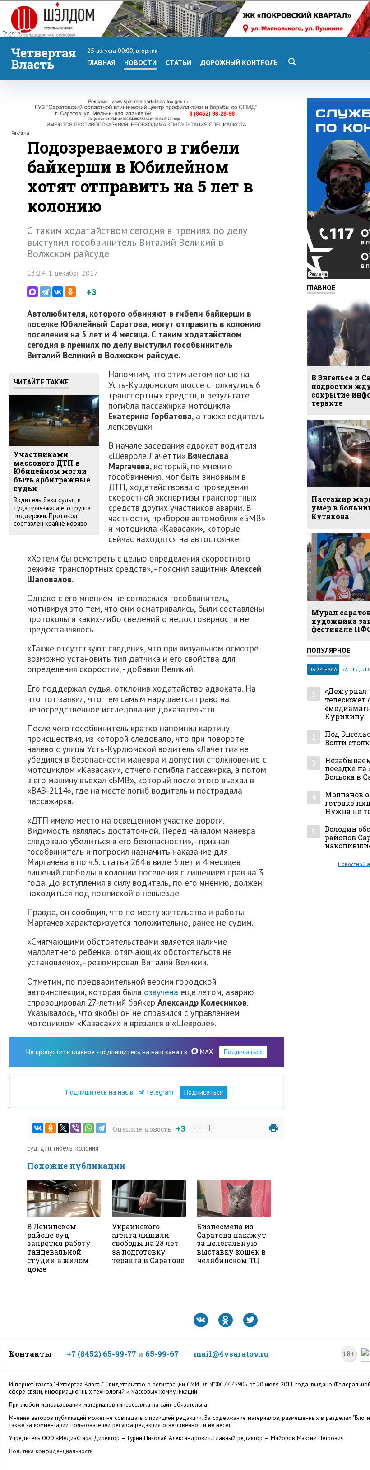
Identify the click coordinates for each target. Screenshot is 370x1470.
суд (32, 1148)
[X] (63, 1128)
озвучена (161, 991)
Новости (140, 62)
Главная (101, 62)
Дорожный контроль (239, 62)
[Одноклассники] (70, 291)
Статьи (178, 62)
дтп (45, 1148)
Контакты (30, 1353)
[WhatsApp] (88, 1128)
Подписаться (243, 1052)
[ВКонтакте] (57, 291)
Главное (321, 287)
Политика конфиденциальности (51, 1451)
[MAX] (32, 291)
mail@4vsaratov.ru (231, 1353)
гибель (63, 1148)
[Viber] (75, 1128)
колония (86, 1148)
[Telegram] (45, 291)
